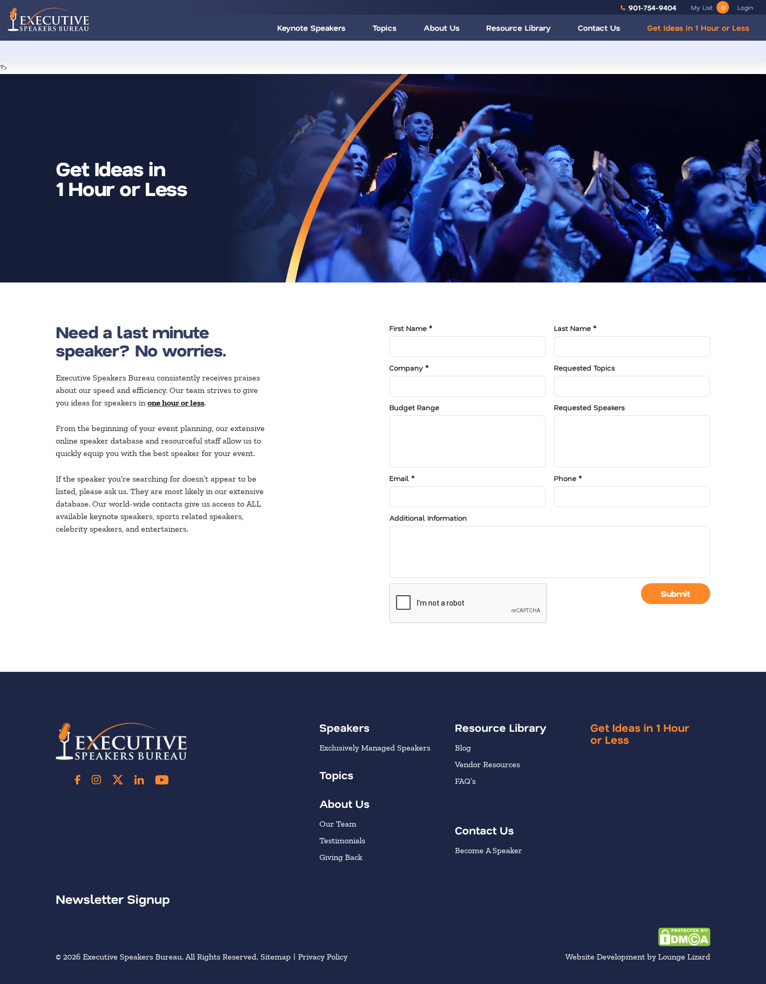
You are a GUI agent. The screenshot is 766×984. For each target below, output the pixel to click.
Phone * (568, 478)
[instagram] (96, 779)
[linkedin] (139, 779)
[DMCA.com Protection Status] (684, 936)
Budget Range (414, 407)
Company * (409, 368)
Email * (402, 478)
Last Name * (575, 328)
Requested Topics (584, 368)
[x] (118, 779)
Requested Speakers (589, 407)
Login (745, 7)
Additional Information (428, 518)
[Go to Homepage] (48, 19)
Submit (675, 593)
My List (708, 7)
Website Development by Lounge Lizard (637, 957)
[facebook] (77, 779)
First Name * (411, 328)
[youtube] (161, 779)
